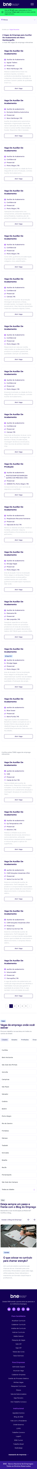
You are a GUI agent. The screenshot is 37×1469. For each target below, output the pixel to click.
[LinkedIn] (9, 1309)
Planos (18, 1390)
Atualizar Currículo (18, 1321)
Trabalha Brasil (18, 1444)
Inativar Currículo (18, 1332)
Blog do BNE (18, 1417)
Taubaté (5, 1145)
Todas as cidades (8, 1189)
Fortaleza (5, 1131)
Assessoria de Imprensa (17, 1455)
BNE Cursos (18, 1440)
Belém (4, 1109)
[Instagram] (18, 1309)
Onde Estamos (18, 1425)
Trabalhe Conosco (18, 1432)
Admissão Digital (18, 1367)
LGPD (18, 1428)
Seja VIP (18, 1348)
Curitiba (5, 1050)
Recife (4, 1167)
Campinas (5, 1079)
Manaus (5, 1138)
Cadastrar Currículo (18, 1324)
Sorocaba (5, 1153)
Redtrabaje (18, 1448)
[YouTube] (28, 1309)
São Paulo (5, 1087)
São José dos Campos (10, 1182)
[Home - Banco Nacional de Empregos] (11, 4)
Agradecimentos (18, 1413)
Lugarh (18, 1436)
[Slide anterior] (28, 1219)
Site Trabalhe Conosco (19, 1402)
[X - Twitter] (23, 1309)
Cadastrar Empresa (18, 1375)
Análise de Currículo (18, 1328)
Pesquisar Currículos (18, 1386)
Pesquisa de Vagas (18, 1340)
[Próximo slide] (34, 1219)
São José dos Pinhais (9, 1065)
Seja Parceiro (18, 1398)
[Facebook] (13, 1309)
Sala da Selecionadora (18, 1394)
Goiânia (4, 1101)
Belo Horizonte (7, 1057)
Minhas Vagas (18, 1382)
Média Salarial (19, 1336)
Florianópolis (6, 1175)
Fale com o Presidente (18, 1421)
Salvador (5, 1094)
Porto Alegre (6, 1116)
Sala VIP (18, 1344)
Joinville (5, 1072)
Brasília (4, 1160)
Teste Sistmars (18, 1356)
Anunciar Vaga (18, 1371)
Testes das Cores (18, 1352)
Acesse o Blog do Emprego (11, 1220)
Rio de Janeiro (7, 1123)
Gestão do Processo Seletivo (18, 1378)
